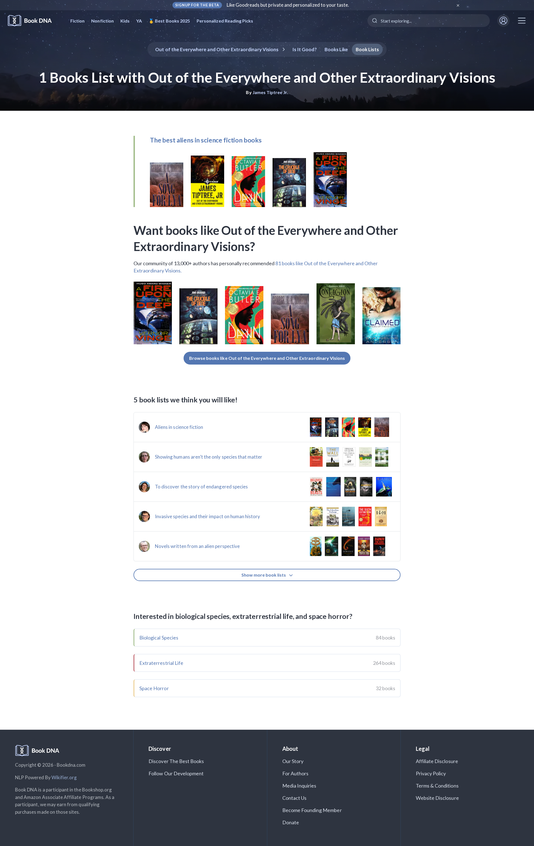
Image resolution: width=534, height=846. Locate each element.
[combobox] (428, 20)
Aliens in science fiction (179, 427)
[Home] (34, 21)
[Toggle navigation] (521, 20)
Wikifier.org (64, 777)
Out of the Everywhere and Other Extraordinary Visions (216, 49)
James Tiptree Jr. (270, 92)
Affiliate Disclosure (437, 761)
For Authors (295, 773)
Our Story (292, 761)
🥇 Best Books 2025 (169, 20)
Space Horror (154, 688)
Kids (125, 20)
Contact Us (294, 798)
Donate (290, 822)
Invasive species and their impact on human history (207, 516)
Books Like (336, 49)
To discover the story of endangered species (201, 487)
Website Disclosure (437, 798)
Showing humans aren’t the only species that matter (209, 457)
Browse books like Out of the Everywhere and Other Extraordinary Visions (267, 358)
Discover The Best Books (176, 761)
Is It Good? (304, 49)
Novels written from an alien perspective (197, 546)
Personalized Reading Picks (225, 20)
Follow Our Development (176, 773)
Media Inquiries (299, 786)
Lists (367, 49)
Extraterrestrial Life (161, 663)
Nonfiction (102, 20)
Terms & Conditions (437, 786)
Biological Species (158, 637)
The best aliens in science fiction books (206, 140)
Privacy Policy (431, 773)
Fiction (77, 20)
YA (139, 20)
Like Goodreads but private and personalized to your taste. (288, 5)
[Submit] (374, 20)
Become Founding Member (312, 810)
